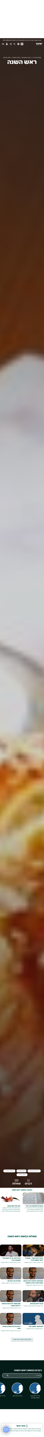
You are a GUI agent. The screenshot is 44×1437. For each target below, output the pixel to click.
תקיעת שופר (21, 1171)
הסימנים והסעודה (9, 1171)
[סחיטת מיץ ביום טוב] (10, 1277)
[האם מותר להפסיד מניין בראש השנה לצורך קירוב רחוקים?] (33, 1278)
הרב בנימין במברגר (15, 1262)
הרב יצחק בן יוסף (38, 1262)
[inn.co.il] (22, 44)
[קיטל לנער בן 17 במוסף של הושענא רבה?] (10, 1256)
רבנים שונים (39, 1329)
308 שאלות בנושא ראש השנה (22, 1339)
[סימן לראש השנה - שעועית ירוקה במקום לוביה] (33, 1256)
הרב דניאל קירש (38, 1285)
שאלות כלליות (22, 1175)
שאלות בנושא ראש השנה (22, 1236)
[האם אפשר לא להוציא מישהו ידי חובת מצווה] (10, 1301)
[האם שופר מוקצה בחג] (33, 1323)
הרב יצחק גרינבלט (38, 1306)
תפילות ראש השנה (34, 1171)
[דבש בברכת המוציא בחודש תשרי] (10, 1324)
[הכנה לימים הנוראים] (33, 1300)
